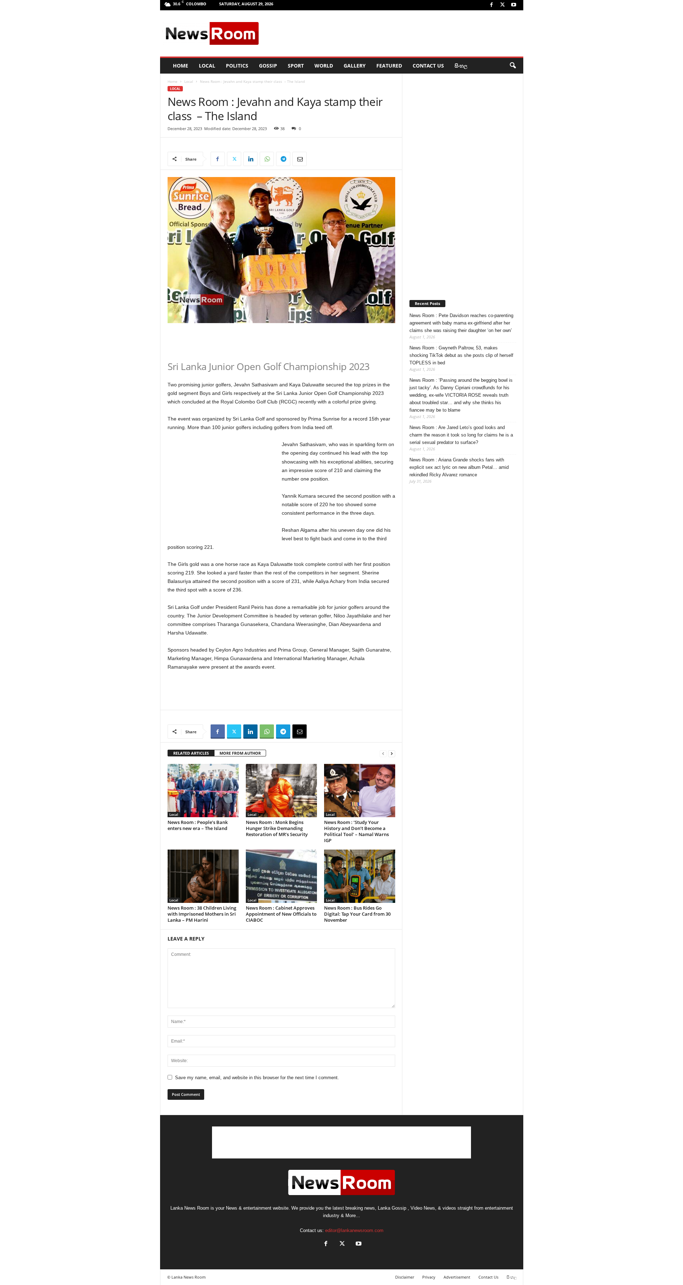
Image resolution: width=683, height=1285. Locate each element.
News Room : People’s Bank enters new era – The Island (198, 825)
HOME (180, 65)
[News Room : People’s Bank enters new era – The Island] (203, 790)
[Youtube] (513, 5)
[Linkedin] (250, 159)
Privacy (428, 1277)
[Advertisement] (391, 33)
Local (207, 65)
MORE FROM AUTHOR (240, 753)
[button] (512, 66)
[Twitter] (502, 5)
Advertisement (457, 1277)
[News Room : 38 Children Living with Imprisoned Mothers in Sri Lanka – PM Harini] (203, 876)
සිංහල (461, 65)
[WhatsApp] (267, 159)
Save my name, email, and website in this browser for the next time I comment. (257, 1077)
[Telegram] (283, 159)
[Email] (299, 159)
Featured (389, 65)
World (323, 65)
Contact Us (428, 65)
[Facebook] (491, 5)
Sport (296, 65)
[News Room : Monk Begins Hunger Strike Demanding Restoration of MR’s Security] (281, 790)
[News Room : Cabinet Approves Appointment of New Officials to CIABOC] (281, 876)
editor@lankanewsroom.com (354, 1230)
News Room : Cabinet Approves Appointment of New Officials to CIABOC (281, 914)
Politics (237, 65)
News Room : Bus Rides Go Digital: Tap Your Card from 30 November (357, 914)
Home (173, 81)
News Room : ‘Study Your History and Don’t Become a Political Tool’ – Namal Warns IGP (356, 831)
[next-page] (391, 753)
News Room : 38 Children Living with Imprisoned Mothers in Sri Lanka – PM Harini (202, 914)
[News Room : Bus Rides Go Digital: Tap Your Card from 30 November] (359, 876)
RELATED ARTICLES (191, 753)
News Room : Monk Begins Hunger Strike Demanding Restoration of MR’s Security (277, 828)
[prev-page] (383, 753)
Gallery (355, 65)
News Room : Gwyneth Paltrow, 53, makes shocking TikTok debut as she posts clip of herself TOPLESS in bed (461, 355)
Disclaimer (404, 1277)
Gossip (268, 65)
